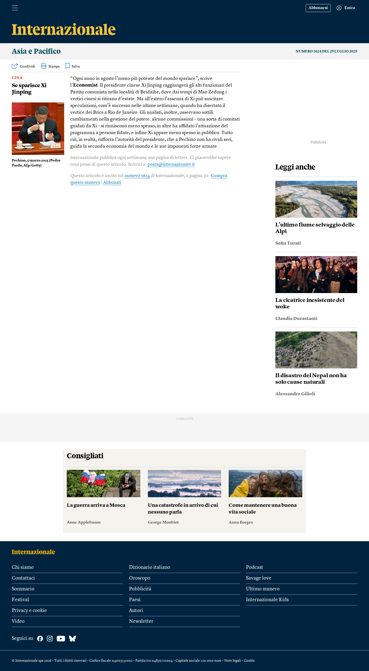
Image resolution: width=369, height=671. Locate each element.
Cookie (249, 660)
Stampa (54, 66)
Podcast (254, 567)
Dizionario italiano (149, 567)
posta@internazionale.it (171, 164)
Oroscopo (139, 578)
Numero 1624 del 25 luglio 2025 (326, 51)
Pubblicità (140, 589)
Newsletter (141, 621)
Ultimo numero (263, 589)
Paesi (135, 599)
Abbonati (112, 182)
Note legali (232, 660)
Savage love (258, 578)
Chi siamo (23, 567)
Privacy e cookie (29, 610)
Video (18, 621)
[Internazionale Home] (35, 551)
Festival (20, 599)
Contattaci (23, 578)
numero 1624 (137, 176)
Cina (17, 78)
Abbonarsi (318, 8)
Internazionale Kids (267, 599)
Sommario (23, 589)
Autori (136, 610)
